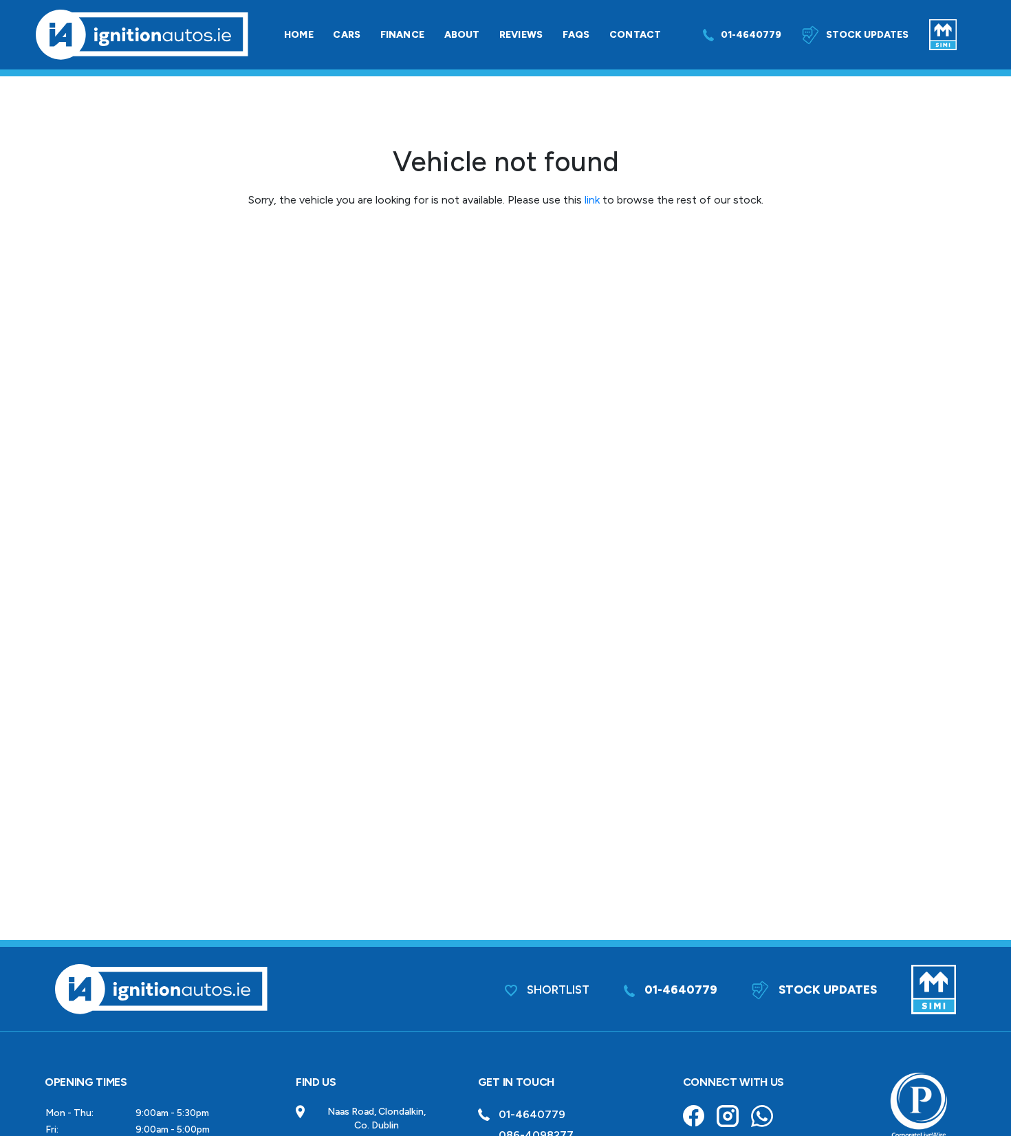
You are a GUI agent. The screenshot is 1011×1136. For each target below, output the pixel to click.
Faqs (576, 35)
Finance (402, 35)
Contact (635, 35)
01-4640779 (751, 35)
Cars (346, 35)
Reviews (521, 35)
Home (299, 35)
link (592, 199)
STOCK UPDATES (826, 989)
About (462, 35)
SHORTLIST (556, 989)
